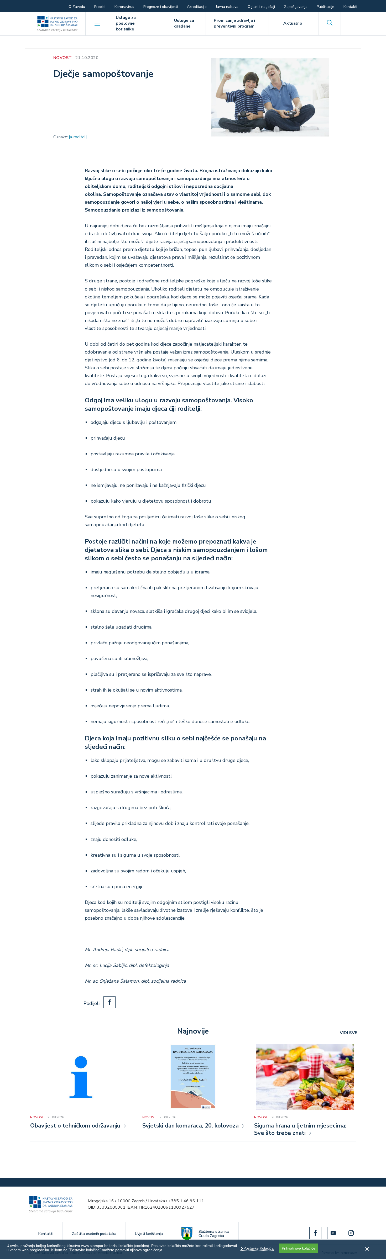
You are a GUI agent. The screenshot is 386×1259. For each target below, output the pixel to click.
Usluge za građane (184, 23)
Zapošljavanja (295, 6)
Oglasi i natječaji (261, 6)
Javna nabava (227, 6)
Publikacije (325, 6)
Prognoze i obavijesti (160, 6)
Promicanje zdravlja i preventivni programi (234, 23)
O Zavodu (77, 6)
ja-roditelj (78, 137)
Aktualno (292, 23)
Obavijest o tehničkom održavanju (75, 1126)
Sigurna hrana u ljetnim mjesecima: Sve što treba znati (300, 1129)
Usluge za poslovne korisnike (126, 23)
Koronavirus (124, 6)
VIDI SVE (348, 1033)
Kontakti (350, 6)
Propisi (99, 6)
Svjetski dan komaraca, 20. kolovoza (190, 1126)
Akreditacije (197, 6)
